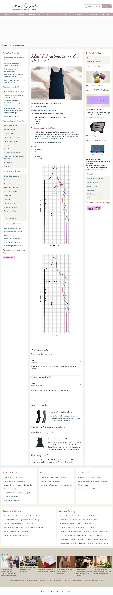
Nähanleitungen (32, 581)
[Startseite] (23, 6)
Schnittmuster (20, 581)
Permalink (56, 362)
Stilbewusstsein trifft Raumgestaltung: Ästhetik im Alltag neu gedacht (102, 571)
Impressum (78, 581)
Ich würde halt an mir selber (43, 354)
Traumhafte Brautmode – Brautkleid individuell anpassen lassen (14, 103)
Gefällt (6, 235)
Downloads (57, 581)
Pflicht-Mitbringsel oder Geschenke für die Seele (46, 570)
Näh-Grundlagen (91, 136)
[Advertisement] (56, 29)
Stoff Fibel (48, 581)
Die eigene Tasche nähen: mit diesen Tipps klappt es (13, 64)
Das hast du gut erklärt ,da (12, 228)
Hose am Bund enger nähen (95, 165)
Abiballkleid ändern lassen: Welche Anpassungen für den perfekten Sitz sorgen (13, 110)
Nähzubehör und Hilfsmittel (95, 86)
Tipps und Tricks (68, 581)
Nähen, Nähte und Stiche (94, 109)
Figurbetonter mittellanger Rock (14, 91)
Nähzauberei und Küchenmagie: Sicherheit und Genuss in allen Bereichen (83, 572)
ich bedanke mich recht (41, 377)
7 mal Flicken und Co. (93, 159)
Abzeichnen (55, 420)
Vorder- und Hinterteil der (12, 239)
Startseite (4, 45)
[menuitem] (6, 14)
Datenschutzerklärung (91, 581)
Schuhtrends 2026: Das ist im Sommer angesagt (13, 76)
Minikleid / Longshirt (57, 438)
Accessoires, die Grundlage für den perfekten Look (13, 96)
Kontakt (102, 581)
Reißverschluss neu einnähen (96, 170)
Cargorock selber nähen (11, 116)
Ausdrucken (66, 420)
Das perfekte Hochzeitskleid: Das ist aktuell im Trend (14, 81)
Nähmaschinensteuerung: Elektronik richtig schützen (28, 569)
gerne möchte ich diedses (12, 242)
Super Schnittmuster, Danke (13, 232)
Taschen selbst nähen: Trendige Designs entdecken (64, 571)
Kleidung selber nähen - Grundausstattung (11, 70)
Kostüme (41, 581)
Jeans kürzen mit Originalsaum (96, 168)
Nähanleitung (68, 418)
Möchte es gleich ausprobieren (13, 246)
